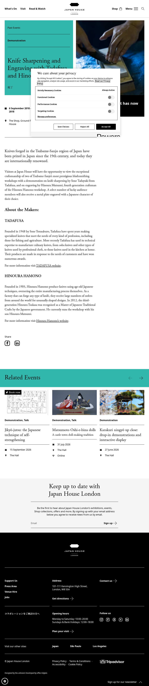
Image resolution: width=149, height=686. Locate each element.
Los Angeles (99, 646)
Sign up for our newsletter (122, 682)
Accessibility (58, 664)
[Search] (142, 8)
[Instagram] (101, 619)
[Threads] (114, 619)
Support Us (11, 580)
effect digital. (42, 673)
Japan (55, 646)
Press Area (11, 586)
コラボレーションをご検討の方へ (22, 613)
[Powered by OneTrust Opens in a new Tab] (108, 135)
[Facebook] (108, 619)
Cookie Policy (75, 664)
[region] (75, 103)
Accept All (106, 127)
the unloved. (20, 673)
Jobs (7, 597)
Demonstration (17, 40)
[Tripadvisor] (122, 662)
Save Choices (63, 127)
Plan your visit (60, 631)
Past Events (14, 27)
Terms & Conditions (80, 661)
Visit (23, 8)
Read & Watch (37, 8)
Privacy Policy (59, 661)
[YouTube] (120, 619)
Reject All (84, 127)
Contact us (106, 580)
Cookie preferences (4, 681)
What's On (11, 8)
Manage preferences (47, 116)
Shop (115, 8)
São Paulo (75, 646)
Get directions (60, 598)
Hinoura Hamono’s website (52, 321)
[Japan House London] (74, 9)
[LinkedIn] (127, 619)
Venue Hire (11, 591)
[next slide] (141, 378)
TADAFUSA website (48, 265)
